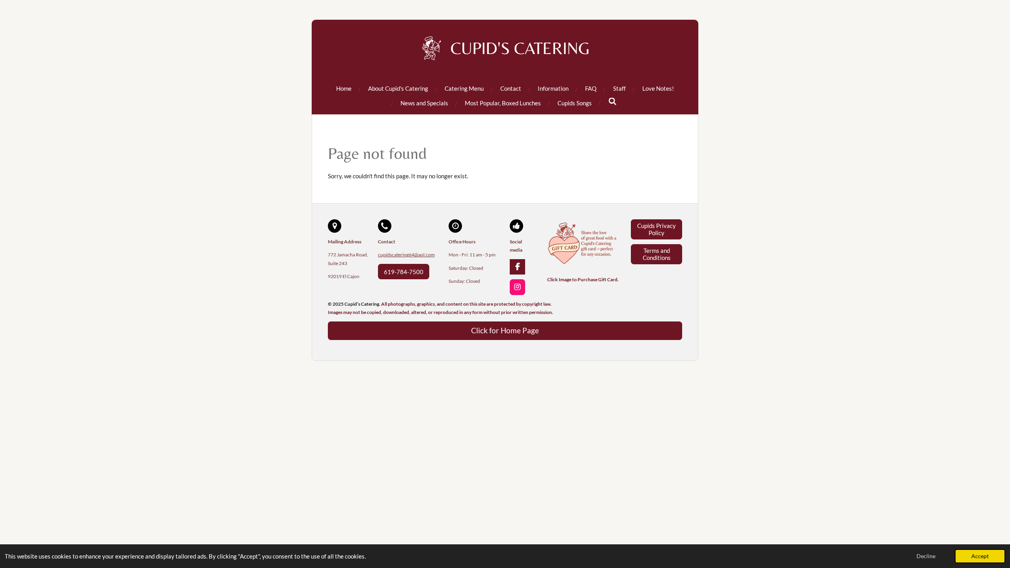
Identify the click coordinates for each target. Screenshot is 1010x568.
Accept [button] (980, 556)
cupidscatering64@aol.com (406, 255)
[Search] (612, 101)
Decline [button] (925, 556)
